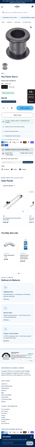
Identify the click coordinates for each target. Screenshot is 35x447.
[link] (17, 356)
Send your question (28, 162)
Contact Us (4, 384)
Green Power (17, 22)
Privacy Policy (4, 397)
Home (3, 22)
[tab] (9, 155)
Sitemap (3, 401)
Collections (9, 22)
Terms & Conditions (6, 395)
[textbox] (12, 162)
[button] (3, 108)
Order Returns (5, 388)
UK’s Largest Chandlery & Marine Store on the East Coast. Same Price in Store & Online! (17, 1)
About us (3, 390)
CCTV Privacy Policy (6, 399)
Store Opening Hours (6, 386)
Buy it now (17, 115)
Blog (2, 392)
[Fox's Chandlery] (17, 7)
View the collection (8, 185)
